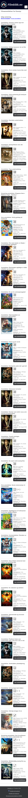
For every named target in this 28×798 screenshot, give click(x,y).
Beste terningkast (5, 18)
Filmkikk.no (10, 788)
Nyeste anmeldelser (16, 18)
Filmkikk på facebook (15, 791)
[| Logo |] (12, 8)
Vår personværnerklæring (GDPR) (14, 796)
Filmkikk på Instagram (14, 793)
